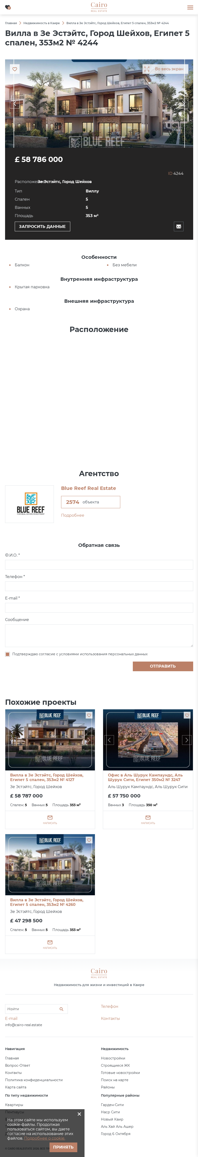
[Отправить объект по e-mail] (179, 226)
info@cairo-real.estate (23, 1025)
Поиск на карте (114, 1080)
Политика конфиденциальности (34, 1080)
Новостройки (113, 1058)
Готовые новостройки (120, 1073)
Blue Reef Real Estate (88, 488)
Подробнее (72, 515)
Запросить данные (42, 226)
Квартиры (14, 1105)
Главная (12, 1058)
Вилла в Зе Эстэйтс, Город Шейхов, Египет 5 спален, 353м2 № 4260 (46, 902)
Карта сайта (15, 1087)
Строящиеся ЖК (115, 1065)
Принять (63, 1147)
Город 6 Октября (115, 1134)
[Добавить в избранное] (89, 715)
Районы (108, 1087)
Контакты (13, 1073)
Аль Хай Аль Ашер (117, 1126)
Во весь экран (169, 69)
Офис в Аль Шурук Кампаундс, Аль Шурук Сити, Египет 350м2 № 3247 (145, 777)
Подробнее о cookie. (44, 1138)
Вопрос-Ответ (17, 1065)
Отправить (163, 666)
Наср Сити (110, 1112)
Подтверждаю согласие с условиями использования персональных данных (80, 654)
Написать (50, 823)
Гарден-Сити (112, 1105)
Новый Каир (112, 1119)
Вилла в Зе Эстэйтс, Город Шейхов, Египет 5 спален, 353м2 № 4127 (46, 777)
